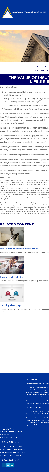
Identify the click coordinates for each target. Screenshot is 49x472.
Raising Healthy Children (12, 276)
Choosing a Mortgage (10, 305)
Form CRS (33, 379)
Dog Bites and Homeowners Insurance (19, 248)
